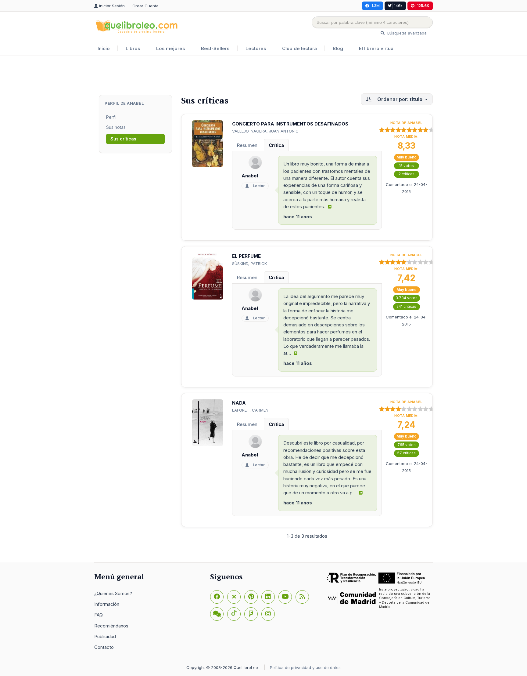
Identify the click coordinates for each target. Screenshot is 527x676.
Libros (133, 48)
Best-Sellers (215, 48)
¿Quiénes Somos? (113, 593)
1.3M (375, 5)
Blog (338, 48)
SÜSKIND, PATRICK (249, 263)
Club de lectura (299, 48)
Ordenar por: (399, 99)
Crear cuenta (145, 5)
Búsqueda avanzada (406, 33)
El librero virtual (377, 48)
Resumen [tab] (247, 145)
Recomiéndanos (111, 626)
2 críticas (406, 174)
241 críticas (406, 306)
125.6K (423, 5)
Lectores (256, 48)
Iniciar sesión (112, 5)
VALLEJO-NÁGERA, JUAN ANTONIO (265, 131)
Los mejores (170, 48)
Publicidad (105, 636)
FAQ (98, 615)
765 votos (406, 444)
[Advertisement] (263, 76)
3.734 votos (407, 298)
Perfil (111, 117)
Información (106, 604)
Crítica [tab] (276, 145)
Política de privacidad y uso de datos (305, 667)
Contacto (104, 647)
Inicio (104, 48)
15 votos (406, 165)
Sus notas (116, 127)
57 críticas (406, 453)
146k (398, 5)
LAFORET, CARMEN (250, 410)
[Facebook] (217, 597)
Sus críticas (123, 138)
